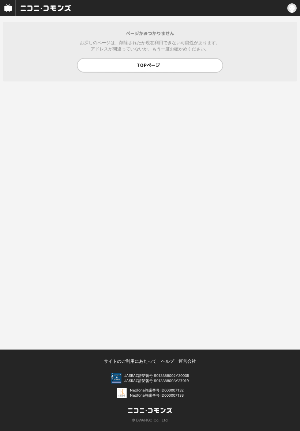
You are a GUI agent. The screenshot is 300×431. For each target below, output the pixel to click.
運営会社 (187, 361)
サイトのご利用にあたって (130, 361)
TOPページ (148, 65)
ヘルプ (167, 361)
